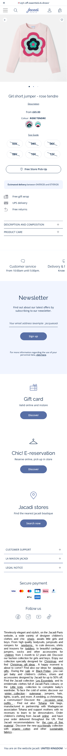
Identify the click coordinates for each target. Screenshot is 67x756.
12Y (52, 154)
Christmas (50, 661)
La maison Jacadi (17, 558)
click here (41, 354)
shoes (30, 638)
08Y (14, 154)
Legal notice (14, 567)
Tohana (42, 703)
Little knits (16, 687)
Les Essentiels (44, 680)
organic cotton (21, 728)
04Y (33, 144)
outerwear (35, 693)
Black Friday (43, 671)
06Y (52, 144)
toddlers (30, 648)
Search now (33, 523)
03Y (14, 144)
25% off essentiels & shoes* (33, 3)
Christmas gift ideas (22, 664)
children (9, 655)
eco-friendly (44, 725)
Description (33, 103)
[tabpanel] (33, 224)
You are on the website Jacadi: (33, 748)
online (45, 716)
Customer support (18, 549)
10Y (33, 154)
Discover (33, 415)
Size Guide (33, 134)
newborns (27, 645)
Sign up (33, 336)
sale (27, 671)
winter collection (15, 693)
